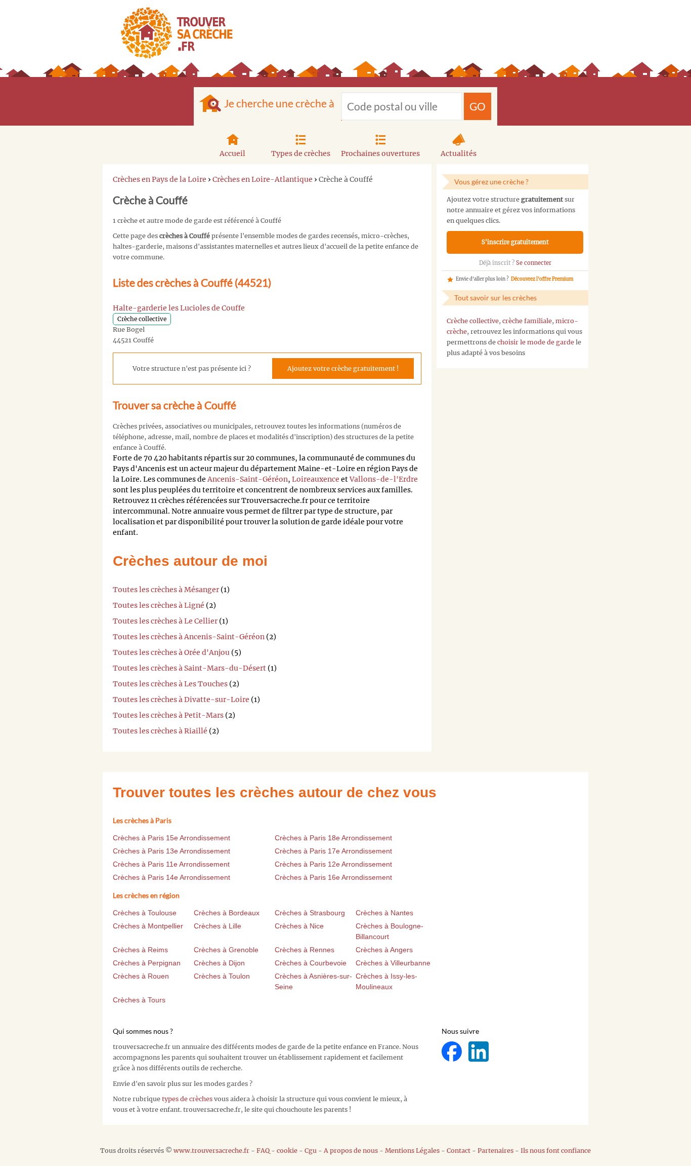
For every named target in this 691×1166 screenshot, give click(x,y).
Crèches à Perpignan (147, 963)
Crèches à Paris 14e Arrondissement (171, 877)
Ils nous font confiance (556, 1150)
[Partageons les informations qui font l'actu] (452, 1051)
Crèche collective (473, 321)
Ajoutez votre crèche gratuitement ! (343, 368)
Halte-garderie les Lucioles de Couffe (179, 308)
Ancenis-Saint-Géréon (247, 479)
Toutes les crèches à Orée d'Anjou (171, 652)
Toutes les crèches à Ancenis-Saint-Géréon (189, 636)
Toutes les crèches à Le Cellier (165, 621)
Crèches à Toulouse (145, 913)
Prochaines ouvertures (380, 153)
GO (477, 106)
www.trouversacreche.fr (211, 1150)
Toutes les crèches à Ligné (158, 605)
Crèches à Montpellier (148, 926)
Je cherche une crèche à (279, 103)
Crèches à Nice (299, 926)
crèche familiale (527, 321)
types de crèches (187, 1099)
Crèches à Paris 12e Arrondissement (333, 864)
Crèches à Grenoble (226, 950)
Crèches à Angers (384, 950)
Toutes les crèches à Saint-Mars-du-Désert (189, 668)
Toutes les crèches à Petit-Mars (168, 715)
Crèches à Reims (140, 950)
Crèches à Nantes (384, 913)
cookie (287, 1150)
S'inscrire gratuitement (515, 242)
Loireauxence (315, 479)
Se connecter (533, 262)
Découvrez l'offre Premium (542, 279)
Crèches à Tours (139, 1000)
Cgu (311, 1150)
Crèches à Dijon (219, 963)
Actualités (459, 153)
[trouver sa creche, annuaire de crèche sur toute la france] (173, 32)
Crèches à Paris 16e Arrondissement (333, 877)
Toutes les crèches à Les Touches (170, 683)
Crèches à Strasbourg (310, 913)
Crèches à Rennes (304, 950)
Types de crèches (300, 153)
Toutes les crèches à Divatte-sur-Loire (181, 699)
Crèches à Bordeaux (227, 913)
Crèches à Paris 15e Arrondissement (171, 838)
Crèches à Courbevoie (311, 963)
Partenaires (495, 1150)
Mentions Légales (412, 1150)
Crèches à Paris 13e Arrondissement (171, 851)
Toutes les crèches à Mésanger (166, 589)
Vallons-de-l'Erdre (384, 479)
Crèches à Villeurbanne (393, 963)
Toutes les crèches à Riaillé (160, 730)
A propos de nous (351, 1150)
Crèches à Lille (217, 926)
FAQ (263, 1150)
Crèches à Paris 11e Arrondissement (171, 864)
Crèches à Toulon (222, 976)
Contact (458, 1150)
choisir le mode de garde (535, 342)
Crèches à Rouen (141, 976)
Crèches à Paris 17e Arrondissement (333, 851)
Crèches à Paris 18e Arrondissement (333, 838)
